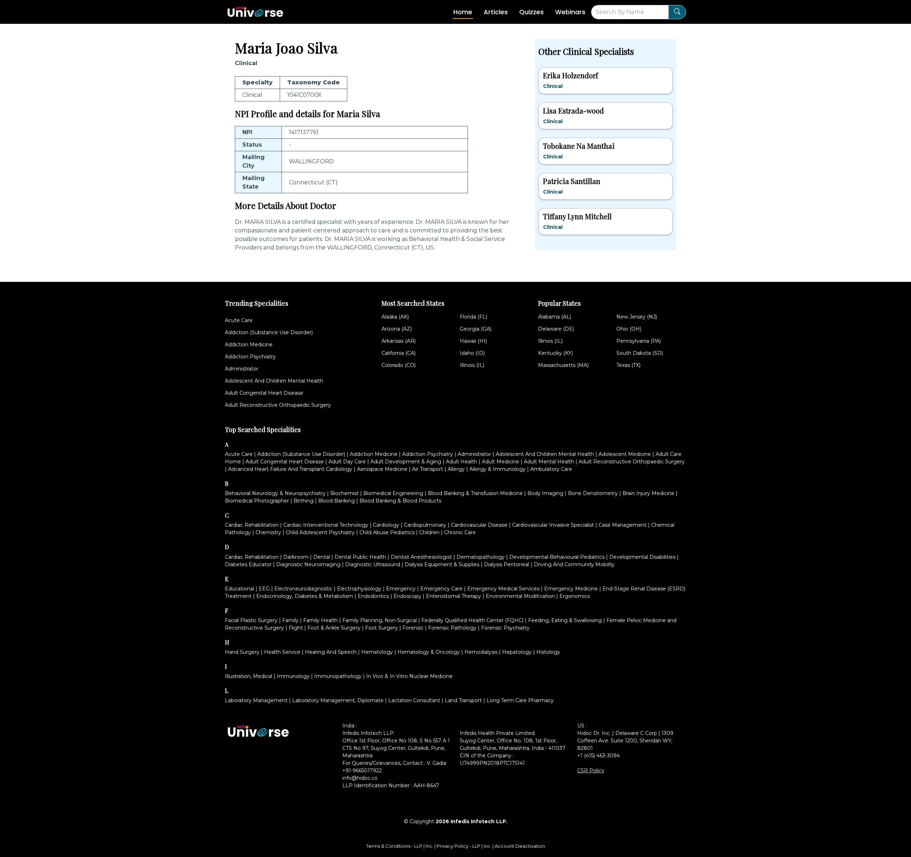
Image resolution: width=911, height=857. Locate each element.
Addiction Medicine (249, 344)
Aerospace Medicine (382, 469)
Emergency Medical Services (503, 588)
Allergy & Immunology (497, 469)
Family (290, 620)
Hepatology (517, 652)
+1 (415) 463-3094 (598, 755)
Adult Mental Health (549, 461)
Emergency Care (441, 588)
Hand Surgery (242, 652)
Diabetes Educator (248, 564)
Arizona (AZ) (396, 328)
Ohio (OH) (628, 328)
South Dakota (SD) (639, 353)
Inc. (430, 846)
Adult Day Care (347, 461)
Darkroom (296, 557)
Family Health (320, 620)
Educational (239, 588)
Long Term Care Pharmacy (520, 700)
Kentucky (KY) (555, 353)
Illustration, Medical (248, 676)
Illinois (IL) (472, 365)
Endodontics (373, 596)
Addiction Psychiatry (250, 356)
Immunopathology (338, 676)
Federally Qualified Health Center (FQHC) (472, 620)
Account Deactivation (520, 846)
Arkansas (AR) (398, 340)
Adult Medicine (500, 461)
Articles (496, 11)
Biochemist (344, 493)
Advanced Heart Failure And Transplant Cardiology (290, 469)
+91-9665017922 (362, 770)
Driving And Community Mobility (574, 564)
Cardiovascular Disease (479, 525)
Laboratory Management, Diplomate (338, 700)
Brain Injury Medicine (648, 493)
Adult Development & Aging (405, 461)
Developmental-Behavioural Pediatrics (557, 557)
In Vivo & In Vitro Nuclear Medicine (409, 676)
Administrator (241, 368)
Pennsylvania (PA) (638, 340)
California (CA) (398, 353)
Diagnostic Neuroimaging (308, 564)
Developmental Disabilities (642, 557)
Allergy (456, 469)
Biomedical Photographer (257, 501)
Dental (321, 557)
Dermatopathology (481, 557)
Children (429, 532)
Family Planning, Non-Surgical (379, 620)
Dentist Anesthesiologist (421, 557)
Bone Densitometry (593, 493)
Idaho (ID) (472, 353)
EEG (264, 588)
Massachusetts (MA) (563, 365)
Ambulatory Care (551, 469)
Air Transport (427, 469)
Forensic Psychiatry (505, 628)
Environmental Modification (520, 596)
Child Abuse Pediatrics (387, 532)
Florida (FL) (473, 316)
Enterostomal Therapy (453, 596)
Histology (548, 652)
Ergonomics (574, 596)
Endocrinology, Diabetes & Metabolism (304, 596)
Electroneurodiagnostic (303, 588)
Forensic (412, 628)
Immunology (293, 676)
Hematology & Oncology (428, 652)
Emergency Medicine (571, 588)
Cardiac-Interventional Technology (325, 525)
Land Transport (463, 700)
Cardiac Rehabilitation (252, 525)
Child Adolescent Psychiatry (320, 532)
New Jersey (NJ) (636, 316)
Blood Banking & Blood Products (400, 501)
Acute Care (239, 320)
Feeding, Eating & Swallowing (565, 620)
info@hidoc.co (360, 778)
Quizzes (531, 11)
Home (462, 11)
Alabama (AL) (554, 316)
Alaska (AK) (395, 316)
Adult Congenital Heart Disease (264, 392)
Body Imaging (545, 493)
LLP (418, 846)
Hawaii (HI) (473, 340)
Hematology (377, 652)
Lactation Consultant (414, 700)
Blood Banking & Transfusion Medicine (475, 493)
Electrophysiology (359, 588)
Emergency (401, 588)
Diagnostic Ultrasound (372, 564)
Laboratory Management (256, 700)
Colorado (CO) (398, 365)
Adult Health (461, 461)
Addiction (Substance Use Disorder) (269, 332)
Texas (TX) (628, 365)
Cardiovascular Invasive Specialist (553, 525)
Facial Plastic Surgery (251, 620)
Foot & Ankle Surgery (333, 628)
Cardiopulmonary (425, 525)
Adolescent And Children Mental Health (274, 380)
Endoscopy (407, 596)
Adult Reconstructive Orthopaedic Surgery (278, 405)
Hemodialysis (480, 652)
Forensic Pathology (452, 628)
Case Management (623, 525)
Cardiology (386, 525)
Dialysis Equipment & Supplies (442, 564)
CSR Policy (590, 770)
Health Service (282, 652)
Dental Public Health (360, 557)
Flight (296, 628)
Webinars (570, 11)
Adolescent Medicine (625, 454)
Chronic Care (460, 532)
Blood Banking (336, 501)
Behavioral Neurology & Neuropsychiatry (275, 493)
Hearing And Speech (331, 652)
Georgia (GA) (475, 328)
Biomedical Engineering (393, 493)
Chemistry (268, 532)
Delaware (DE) (556, 328)
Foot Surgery (381, 628)
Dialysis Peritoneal (506, 564)
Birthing (304, 501)
